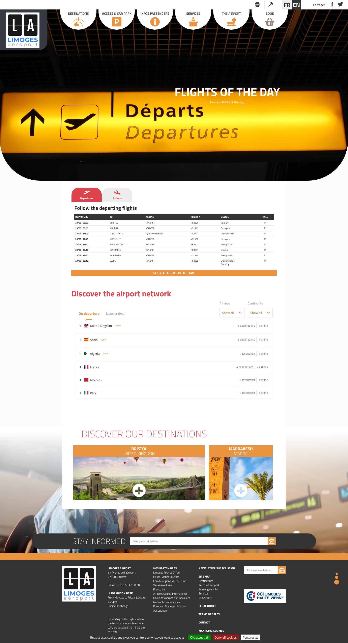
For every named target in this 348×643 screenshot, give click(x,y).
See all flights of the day (174, 272)
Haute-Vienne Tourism (166, 577)
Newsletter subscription (217, 568)
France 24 (159, 589)
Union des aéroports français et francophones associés (171, 600)
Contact (204, 622)
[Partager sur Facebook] (330, 4)
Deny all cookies (226, 637)
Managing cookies (211, 631)
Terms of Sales (209, 614)
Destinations (206, 581)
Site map (204, 576)
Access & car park (209, 585)
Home (214, 102)
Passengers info (208, 589)
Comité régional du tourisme (169, 581)
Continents (255, 303)
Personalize (250, 637)
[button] (240, 313)
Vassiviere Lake (162, 585)
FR (287, 4)
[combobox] (228, 313)
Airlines (225, 303)
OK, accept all (199, 637)
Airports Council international (170, 593)
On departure (89, 313)
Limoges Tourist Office (166, 572)
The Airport (205, 597)
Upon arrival (115, 313)
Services (204, 593)
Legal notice (207, 606)
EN (296, 4)
